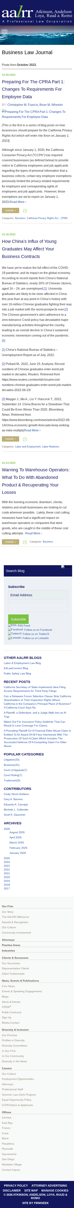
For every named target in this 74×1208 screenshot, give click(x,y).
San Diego (8, 1159)
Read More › (17, 201)
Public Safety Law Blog (17, 673)
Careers (7, 1068)
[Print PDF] (25, 211)
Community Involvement (16, 932)
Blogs (5, 996)
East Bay (7, 1122)
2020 (7, 877)
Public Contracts (11, 1012)
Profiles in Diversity (13, 1040)
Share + (10, 210)
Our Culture (9, 927)
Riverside (7, 1148)
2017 (7, 888)
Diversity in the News (14, 1061)
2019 (7, 880)
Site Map (31, 1190)
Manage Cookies (54, 1190)
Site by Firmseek (35, 1203)
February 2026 (18, 847)
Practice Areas (11, 945)
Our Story (7, 911)
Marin (5, 1138)
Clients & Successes (15, 957)
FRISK (6, 1007)
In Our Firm (9, 1051)
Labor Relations (50, 446)
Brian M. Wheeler (51, 104)
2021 (7, 873)
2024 (7, 862)
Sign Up (6, 1017)
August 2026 (17, 832)
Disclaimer (12, 1190)
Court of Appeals (14, 770)
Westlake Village (12, 1164)
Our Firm (7, 906)
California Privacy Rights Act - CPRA (47, 218)
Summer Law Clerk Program (19, 1094)
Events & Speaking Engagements (22, 991)
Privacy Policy (16, 1185)
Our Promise (9, 1035)
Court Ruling (11, 775)
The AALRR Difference (15, 917)
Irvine (5, 1133)
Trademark (10, 780)
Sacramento (9, 1154)
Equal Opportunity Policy (16, 1099)
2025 (7, 858)
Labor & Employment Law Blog (22, 663)
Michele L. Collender (16, 809)
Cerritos (6, 1117)
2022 (7, 869)
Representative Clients (15, 968)
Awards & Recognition (15, 922)
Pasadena (8, 1143)
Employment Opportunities (18, 1079)
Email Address (21, 595)
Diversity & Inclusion (15, 1029)
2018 (7, 884)
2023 (7, 865)
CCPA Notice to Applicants (17, 1105)
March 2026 (16, 842)
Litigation (9, 759)
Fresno (6, 1128)
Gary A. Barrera (13, 799)
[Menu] (4, 32)
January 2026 (17, 852)
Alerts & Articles (11, 1002)
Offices (6, 1112)
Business (20, 218)
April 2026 (15, 837)
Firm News (8, 986)
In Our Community (13, 1056)
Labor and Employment (28, 446)
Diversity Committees (14, 1045)
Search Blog (15, 571)
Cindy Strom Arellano (16, 794)
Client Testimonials (13, 973)
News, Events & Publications (20, 980)
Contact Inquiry (11, 1169)
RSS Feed (24, 625)
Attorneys (8, 939)
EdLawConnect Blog (16, 668)
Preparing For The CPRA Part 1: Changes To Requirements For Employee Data (33, 89)
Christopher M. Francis (22, 104)
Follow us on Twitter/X (36, 633)
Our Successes (11, 963)
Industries (8, 950)
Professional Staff (12, 1089)
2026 (7, 828)
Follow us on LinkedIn (36, 638)
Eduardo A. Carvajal (16, 804)
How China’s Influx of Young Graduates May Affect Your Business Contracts (29, 249)
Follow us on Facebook (38, 629)
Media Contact (10, 1022)
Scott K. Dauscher (14, 814)
